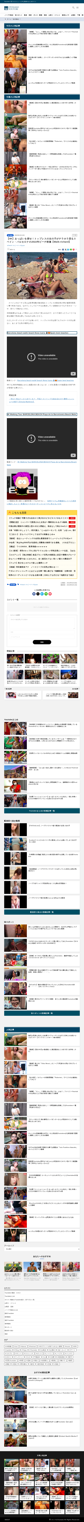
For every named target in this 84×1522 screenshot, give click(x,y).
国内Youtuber (9, 1313)
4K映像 (9, 1346)
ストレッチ (29, 1353)
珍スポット (8, 1327)
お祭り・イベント (10, 1303)
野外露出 (24, 1364)
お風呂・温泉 (9, 1306)
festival (33, 1346)
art (17, 1346)
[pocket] (74, 250)
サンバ (19, 1353)
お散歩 (43, 1350)
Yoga (25, 1350)
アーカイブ (9, 1246)
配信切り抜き (9, 1330)
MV (75, 1346)
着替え (54, 1360)
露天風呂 (41, 1364)
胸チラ (63, 1360)
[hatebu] (68, 250)
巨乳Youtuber (11, 1360)
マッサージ (19, 1357)
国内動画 (8, 1317)
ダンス (39, 1353)
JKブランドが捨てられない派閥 (51, 1346)
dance (24, 1346)
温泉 (29, 1360)
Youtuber (34, 1350)
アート (73, 1350)
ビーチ (16, 245)
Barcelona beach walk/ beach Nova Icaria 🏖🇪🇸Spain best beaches (45, 380)
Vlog (17, 1350)
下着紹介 (37, 1357)
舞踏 (8, 1364)
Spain (23, 245)
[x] (66, 250)
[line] (71, 250)
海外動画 (10, 235)
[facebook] (63, 250)
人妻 (45, 1357)
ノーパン (49, 1353)
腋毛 (70, 1360)
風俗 (56, 1364)
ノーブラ (59, 1353)
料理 (21, 1360)
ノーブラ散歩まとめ (11, 1310)
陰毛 (32, 1364)
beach (10, 245)
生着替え (45, 1360)
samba (8, 1350)
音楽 (6, 1334)
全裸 (52, 1357)
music (68, 1346)
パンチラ (69, 1353)
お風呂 (52, 1350)
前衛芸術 (61, 1357)
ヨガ (28, 1357)
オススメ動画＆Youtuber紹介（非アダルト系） (20, 1299)
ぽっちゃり (63, 1350)
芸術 (15, 1364)
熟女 (36, 1360)
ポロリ (8, 1357)
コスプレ (9, 1353)
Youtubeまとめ (10, 1296)
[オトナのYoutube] (12, 8)
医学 (70, 1357)
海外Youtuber (9, 1320)
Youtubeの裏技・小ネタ (13, 1293)
